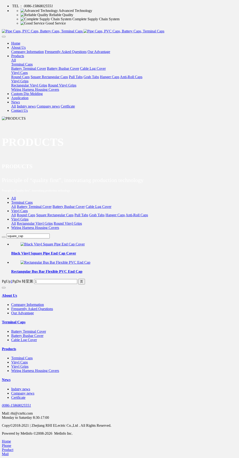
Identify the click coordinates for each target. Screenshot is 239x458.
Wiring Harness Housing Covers (35, 228)
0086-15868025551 (16, 405)
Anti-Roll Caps (137, 215)
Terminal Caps (22, 202)
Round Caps (26, 215)
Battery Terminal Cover (34, 207)
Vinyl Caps (19, 211)
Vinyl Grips (19, 219)
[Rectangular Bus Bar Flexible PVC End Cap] (55, 262)
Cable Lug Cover (98, 207)
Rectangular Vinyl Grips (35, 223)
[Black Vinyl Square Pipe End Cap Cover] (53, 244)
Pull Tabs (81, 215)
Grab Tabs (97, 215)
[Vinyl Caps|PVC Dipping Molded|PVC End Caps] (119, 31)
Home (15, 43)
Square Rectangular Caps (55, 215)
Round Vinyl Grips (68, 223)
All (13, 60)
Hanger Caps (115, 215)
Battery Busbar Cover (69, 207)
